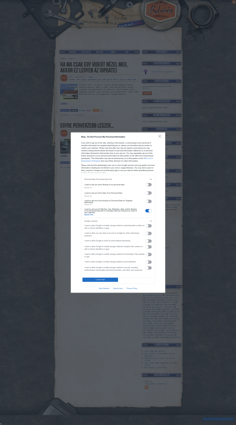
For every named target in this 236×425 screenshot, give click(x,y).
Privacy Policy (132, 288)
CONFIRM (100, 280)
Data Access (118, 288)
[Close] (160, 137)
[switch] (148, 184)
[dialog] (118, 212)
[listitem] (118, 179)
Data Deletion (104, 288)
